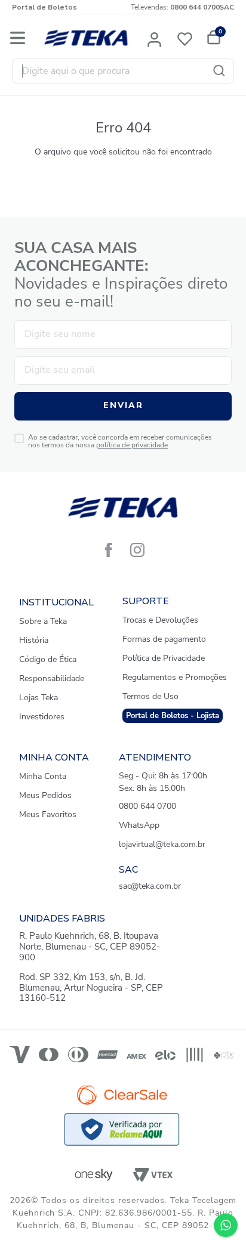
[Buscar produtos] (221, 71)
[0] (212, 38)
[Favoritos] (188, 38)
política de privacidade (132, 445)
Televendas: (175, 7)
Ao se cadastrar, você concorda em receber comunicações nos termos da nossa (120, 442)
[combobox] (123, 71)
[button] (154, 38)
